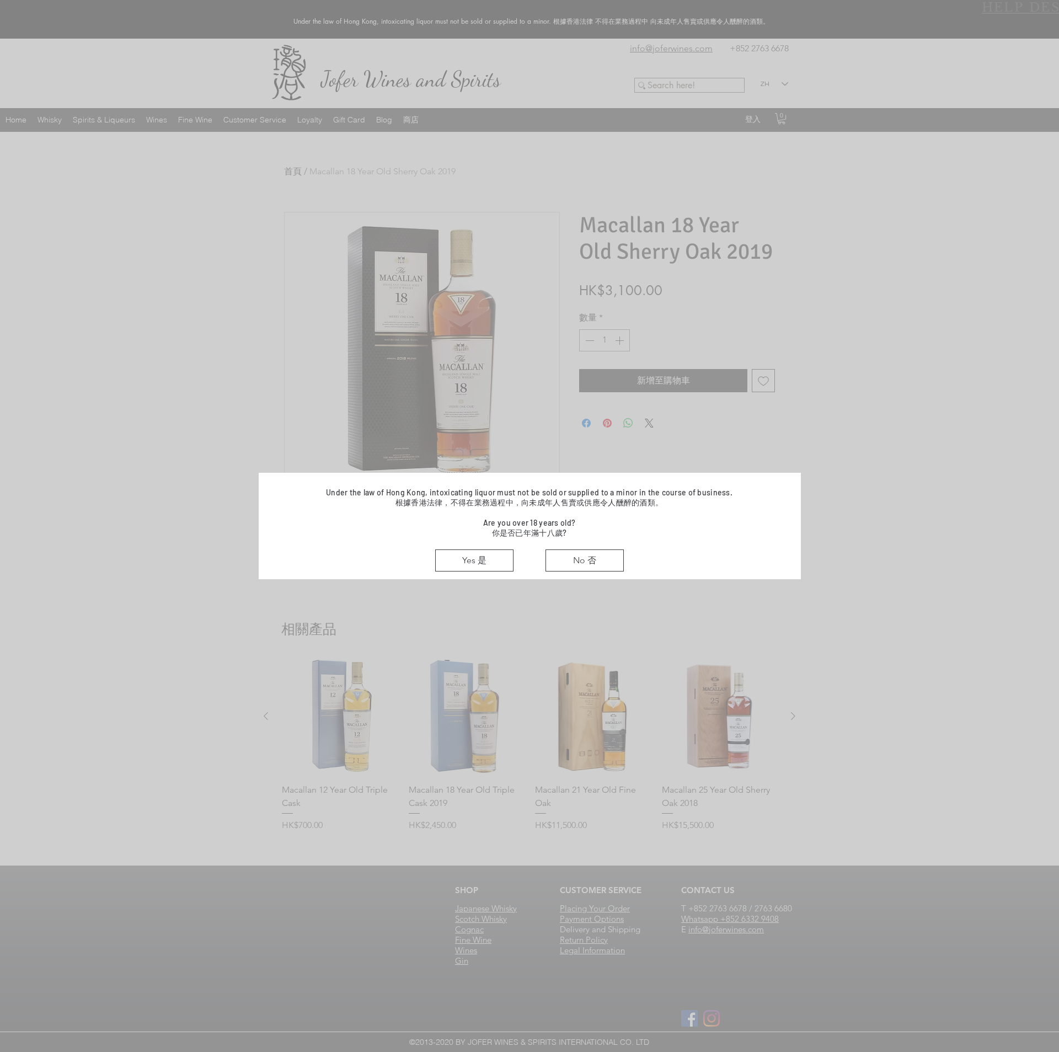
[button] (474, 560)
